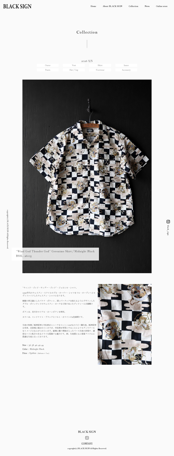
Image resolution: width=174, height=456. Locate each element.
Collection (133, 6)
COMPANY (87, 443)
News (147, 6)
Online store (161, 6)
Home (93, 6)
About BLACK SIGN (112, 6)
